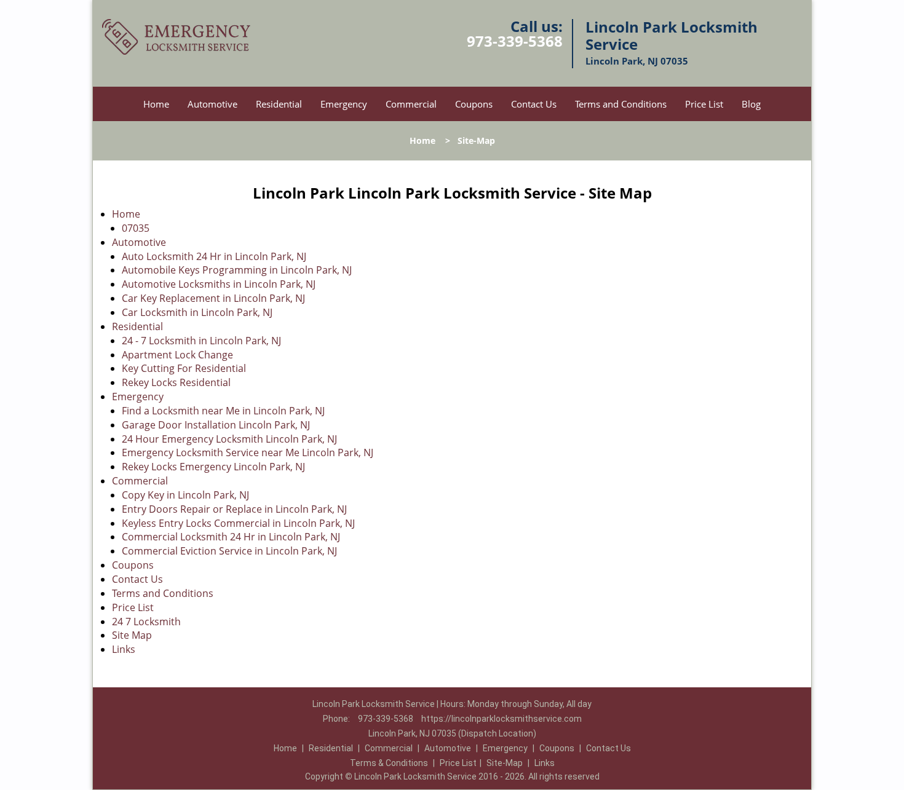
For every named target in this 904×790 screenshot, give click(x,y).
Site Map (132, 635)
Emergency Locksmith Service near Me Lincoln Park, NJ (247, 452)
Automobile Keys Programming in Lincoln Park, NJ (237, 270)
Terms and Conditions (621, 104)
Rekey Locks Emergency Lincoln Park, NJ (213, 466)
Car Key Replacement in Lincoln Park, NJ (213, 298)
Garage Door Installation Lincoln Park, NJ (216, 425)
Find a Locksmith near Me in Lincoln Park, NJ (223, 410)
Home (156, 104)
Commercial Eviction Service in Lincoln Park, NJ (229, 551)
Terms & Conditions (389, 763)
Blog (751, 104)
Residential (279, 104)
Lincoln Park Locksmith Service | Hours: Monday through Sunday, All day (452, 704)
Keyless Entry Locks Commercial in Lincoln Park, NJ (238, 523)
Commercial (411, 104)
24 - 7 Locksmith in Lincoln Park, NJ (201, 340)
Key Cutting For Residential (184, 368)
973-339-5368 (515, 41)
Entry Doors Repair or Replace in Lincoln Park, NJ (234, 509)
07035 (135, 228)
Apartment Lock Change (177, 354)
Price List (704, 104)
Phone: (337, 719)
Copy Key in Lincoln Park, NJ (185, 495)
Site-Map (504, 763)
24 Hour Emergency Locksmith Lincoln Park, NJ (229, 439)
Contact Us (534, 104)
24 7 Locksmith (146, 621)
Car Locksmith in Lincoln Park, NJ (197, 312)
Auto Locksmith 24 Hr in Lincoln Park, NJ (214, 256)
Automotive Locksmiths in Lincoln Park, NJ (218, 284)
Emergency (343, 104)
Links (123, 649)
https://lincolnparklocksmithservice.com (501, 719)
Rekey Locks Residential (176, 382)
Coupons (474, 104)
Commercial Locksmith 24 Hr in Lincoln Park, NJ (231, 536)
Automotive (212, 104)
